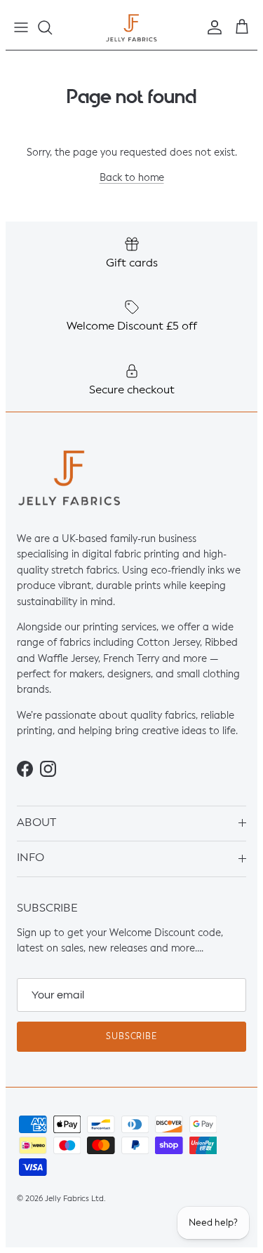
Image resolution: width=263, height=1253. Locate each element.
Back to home (132, 179)
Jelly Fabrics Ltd (74, 1199)
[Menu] (21, 27)
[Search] (51, 27)
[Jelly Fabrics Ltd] (131, 28)
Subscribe (132, 1037)
